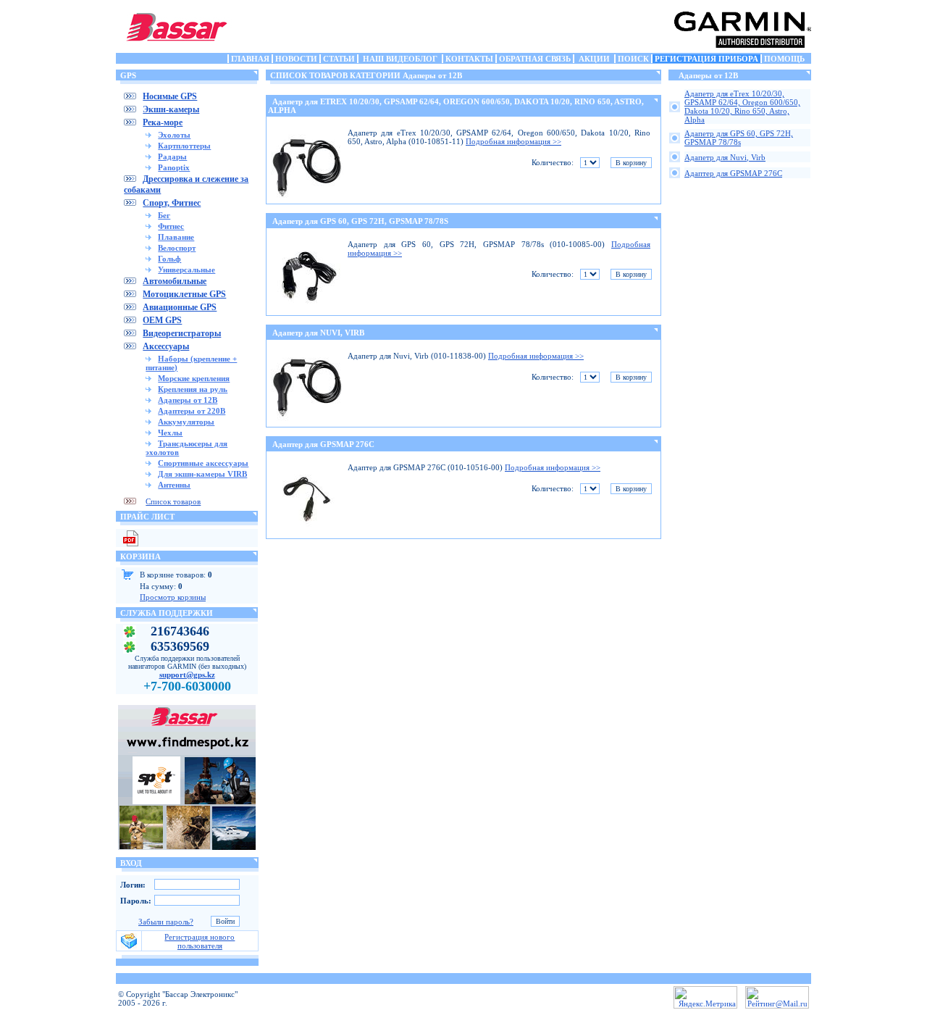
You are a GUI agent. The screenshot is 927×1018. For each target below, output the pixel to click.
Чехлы (170, 432)
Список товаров (173, 501)
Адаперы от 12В (187, 400)
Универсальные (186, 269)
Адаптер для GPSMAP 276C (323, 444)
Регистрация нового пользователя (199, 941)
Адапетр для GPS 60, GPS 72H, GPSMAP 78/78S (360, 221)
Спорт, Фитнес (172, 203)
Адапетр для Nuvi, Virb (724, 157)
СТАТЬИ (339, 58)
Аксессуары (166, 346)
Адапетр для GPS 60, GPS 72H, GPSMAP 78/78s (738, 137)
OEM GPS (162, 320)
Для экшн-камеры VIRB (202, 474)
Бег (164, 215)
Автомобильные (174, 281)
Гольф (169, 258)
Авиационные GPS (180, 307)
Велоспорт (177, 247)
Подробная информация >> (513, 141)
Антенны (174, 484)
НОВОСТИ (296, 58)
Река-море (163, 122)
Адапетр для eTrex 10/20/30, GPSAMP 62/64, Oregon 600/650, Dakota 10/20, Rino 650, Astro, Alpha (742, 106)
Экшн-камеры (171, 109)
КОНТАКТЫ (469, 58)
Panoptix (174, 167)
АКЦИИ (594, 58)
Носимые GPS (170, 96)
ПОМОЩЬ (784, 58)
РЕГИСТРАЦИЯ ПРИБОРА (706, 58)
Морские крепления (194, 378)
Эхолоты (174, 134)
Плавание (176, 237)
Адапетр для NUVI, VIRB (318, 332)
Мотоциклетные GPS (184, 294)
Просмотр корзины (173, 597)
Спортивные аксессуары (203, 463)
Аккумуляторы (186, 421)
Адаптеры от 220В (191, 410)
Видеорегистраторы (182, 333)
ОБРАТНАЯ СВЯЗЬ (535, 58)
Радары (172, 156)
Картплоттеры (184, 145)
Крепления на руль (192, 389)
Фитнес (171, 226)
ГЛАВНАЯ (250, 58)
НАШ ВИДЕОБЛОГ (400, 58)
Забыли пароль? (165, 921)
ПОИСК (633, 58)
